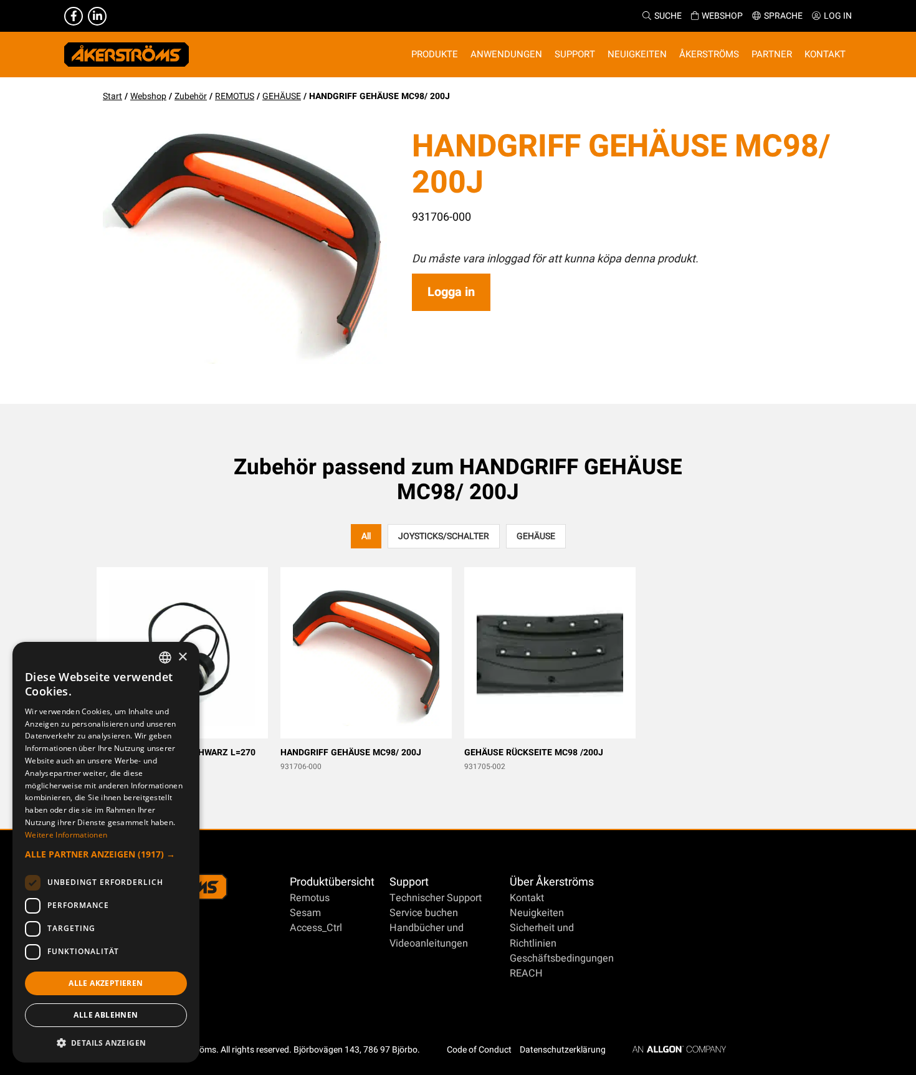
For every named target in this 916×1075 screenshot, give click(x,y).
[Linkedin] (97, 16)
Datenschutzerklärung (563, 1049)
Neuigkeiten (537, 912)
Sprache (783, 15)
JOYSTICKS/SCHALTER (443, 536)
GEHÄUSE (281, 96)
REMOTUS (234, 96)
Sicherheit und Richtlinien (542, 935)
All (366, 536)
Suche (668, 15)
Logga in (451, 292)
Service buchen (423, 912)
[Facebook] (73, 16)
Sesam (305, 912)
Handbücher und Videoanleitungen (428, 935)
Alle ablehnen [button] (106, 1015)
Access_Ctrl (316, 927)
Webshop (722, 15)
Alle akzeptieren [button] (106, 983)
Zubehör (190, 96)
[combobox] (165, 657)
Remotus (310, 898)
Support (409, 882)
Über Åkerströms (552, 882)
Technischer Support (435, 898)
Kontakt (527, 898)
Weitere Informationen (66, 834)
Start (112, 96)
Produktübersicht (332, 882)
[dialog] (105, 852)
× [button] (182, 657)
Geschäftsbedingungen (562, 958)
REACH (526, 973)
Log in (838, 15)
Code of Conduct (479, 1049)
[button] (106, 854)
